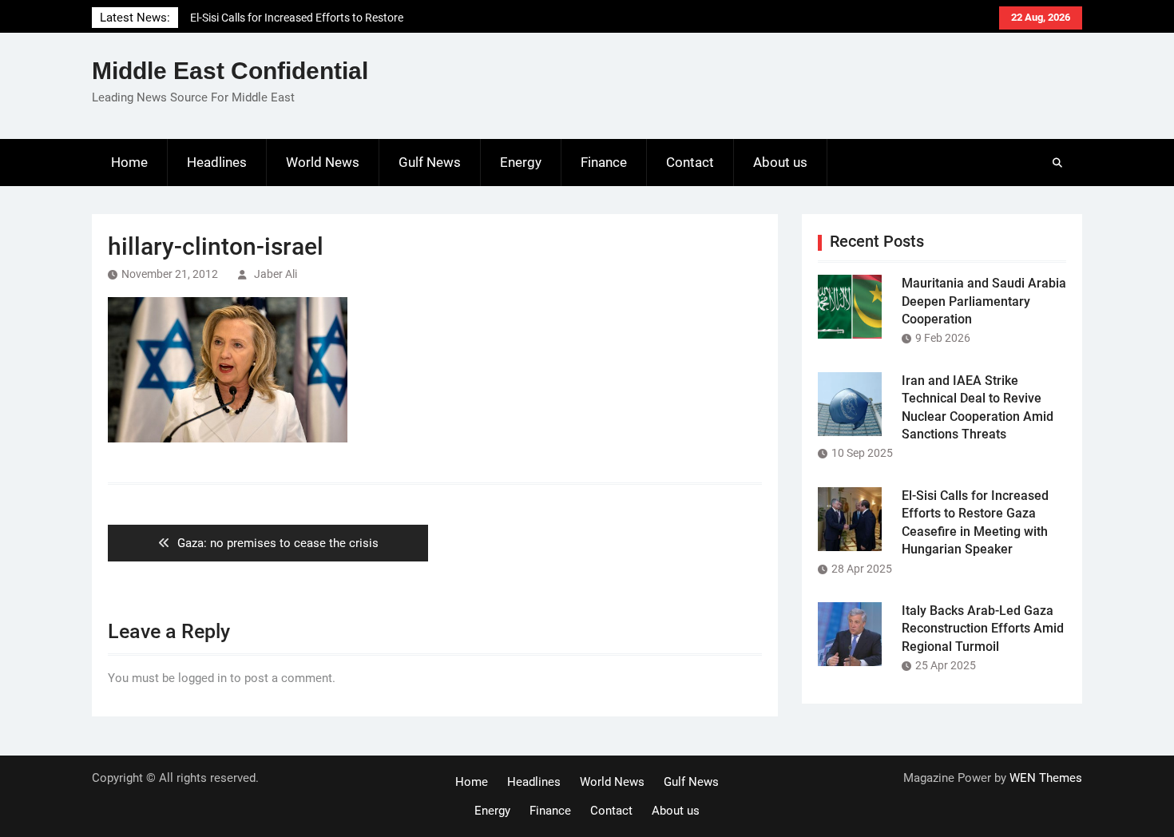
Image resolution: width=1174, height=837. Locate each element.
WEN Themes (1045, 778)
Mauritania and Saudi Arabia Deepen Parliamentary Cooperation (984, 301)
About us (780, 162)
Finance (604, 162)
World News (322, 162)
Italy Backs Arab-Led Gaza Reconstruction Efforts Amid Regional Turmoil (983, 628)
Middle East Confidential (230, 71)
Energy (520, 162)
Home (129, 162)
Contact (690, 162)
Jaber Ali (275, 274)
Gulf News (430, 162)
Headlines (217, 162)
